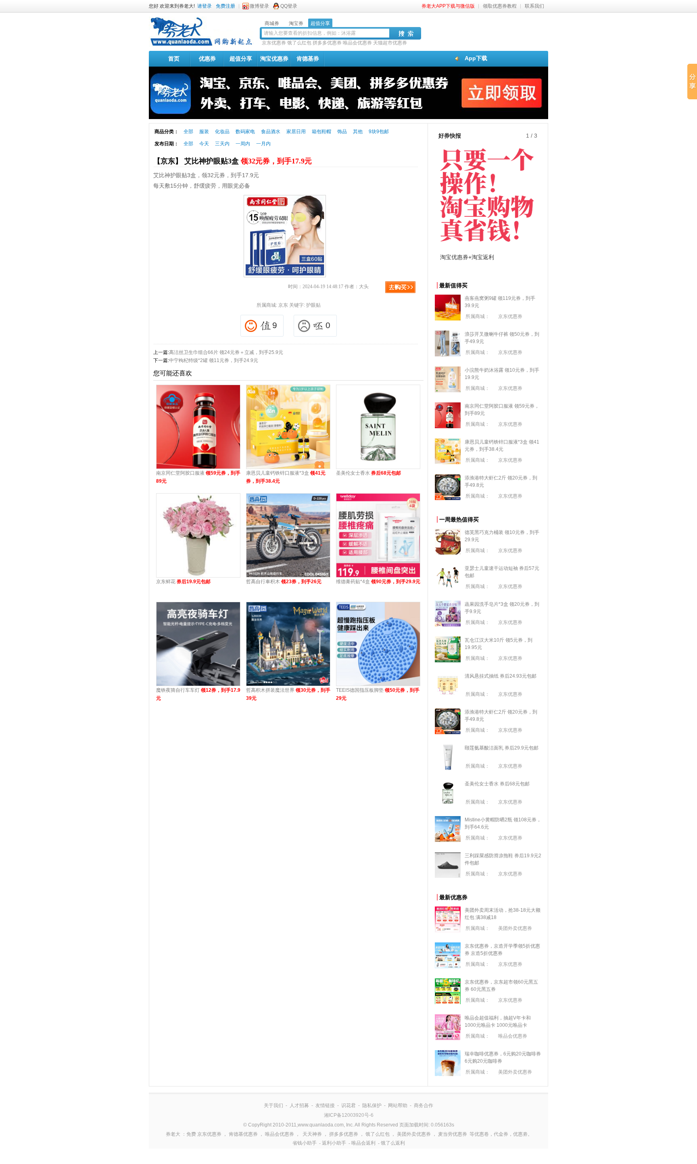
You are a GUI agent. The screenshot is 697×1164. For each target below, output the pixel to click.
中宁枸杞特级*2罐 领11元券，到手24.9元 (213, 360)
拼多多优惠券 (327, 43)
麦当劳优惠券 (452, 1134)
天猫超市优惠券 (390, 43)
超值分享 (241, 58)
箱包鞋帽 (321, 131)
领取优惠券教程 (500, 6)
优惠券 (207, 58)
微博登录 (259, 6)
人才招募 (299, 1105)
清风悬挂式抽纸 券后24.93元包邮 (500, 676)
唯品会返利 (363, 1143)
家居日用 (296, 131)
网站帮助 (397, 1105)
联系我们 (534, 6)
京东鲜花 (183, 581)
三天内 (222, 144)
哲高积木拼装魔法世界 (288, 694)
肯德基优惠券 (243, 1134)
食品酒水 (270, 131)
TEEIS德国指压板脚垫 (377, 694)
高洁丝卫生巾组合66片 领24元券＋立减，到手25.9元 (226, 352)
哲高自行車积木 (283, 581)
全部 (188, 131)
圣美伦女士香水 (368, 473)
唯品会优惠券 (357, 43)
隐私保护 (372, 1105)
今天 (204, 144)
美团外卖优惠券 (515, 928)
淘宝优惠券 (274, 58)
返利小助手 (334, 1143)
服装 (204, 131)
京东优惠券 (274, 43)
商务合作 (423, 1105)
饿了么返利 (393, 1143)
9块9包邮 (379, 131)
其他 (358, 131)
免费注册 (225, 6)
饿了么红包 (299, 43)
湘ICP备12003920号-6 (349, 1115)
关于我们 (273, 1105)
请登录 (204, 6)
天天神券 (312, 1134)
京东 (283, 305)
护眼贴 (313, 305)
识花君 (348, 1105)
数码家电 (245, 131)
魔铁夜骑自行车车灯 (198, 694)
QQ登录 (288, 6)
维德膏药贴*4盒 (378, 581)
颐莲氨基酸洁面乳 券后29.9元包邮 (501, 748)
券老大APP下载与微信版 (448, 6)
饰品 (342, 131)
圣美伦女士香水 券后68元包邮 (497, 784)
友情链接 (325, 1105)
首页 (173, 58)
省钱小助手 (304, 1143)
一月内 (263, 144)
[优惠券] (201, 45)
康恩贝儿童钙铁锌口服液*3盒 (286, 477)
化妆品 (222, 131)
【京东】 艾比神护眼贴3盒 (232, 161)
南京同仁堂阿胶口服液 (198, 477)
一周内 (243, 144)
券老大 (173, 1134)
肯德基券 (307, 58)
